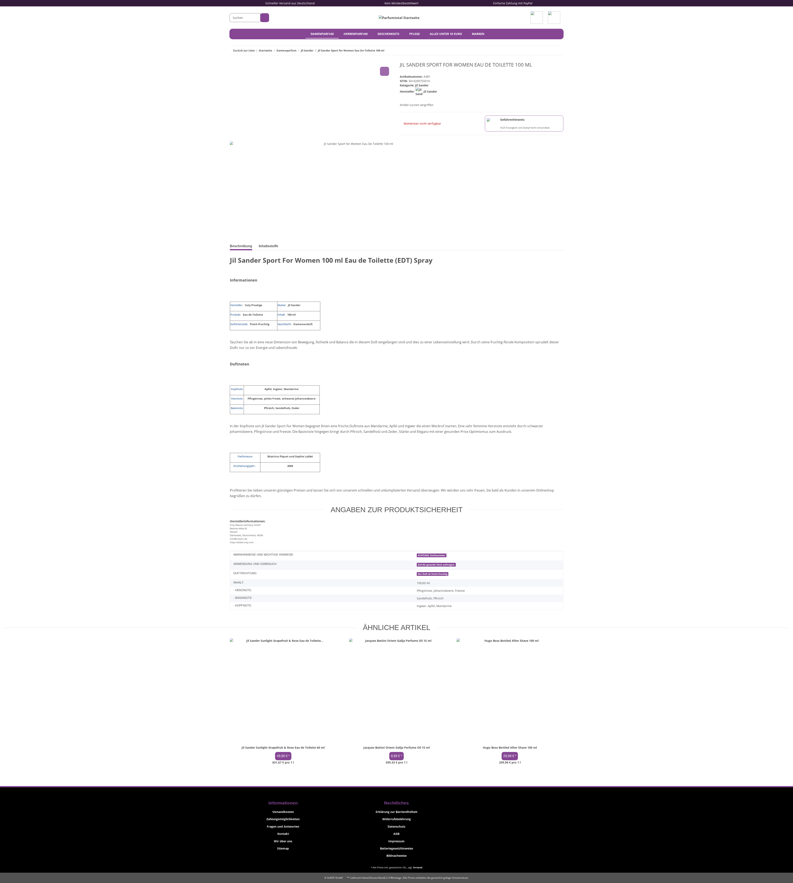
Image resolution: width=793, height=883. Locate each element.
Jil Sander (422, 85)
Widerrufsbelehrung (396, 819)
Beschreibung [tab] (241, 246)
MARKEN (478, 34)
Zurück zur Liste (244, 50)
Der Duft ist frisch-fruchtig (432, 574)
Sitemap (283, 848)
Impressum (396, 841)
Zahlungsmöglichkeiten (283, 819)
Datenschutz (396, 826)
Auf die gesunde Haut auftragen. (436, 564)
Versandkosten (283, 812)
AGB (396, 834)
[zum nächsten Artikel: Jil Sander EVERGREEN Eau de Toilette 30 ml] (558, 50)
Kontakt (283, 834)
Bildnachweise (396, 856)
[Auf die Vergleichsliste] (384, 71)
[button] (537, 17)
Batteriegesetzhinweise (396, 848)
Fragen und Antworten (283, 826)
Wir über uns (283, 841)
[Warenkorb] (555, 17)
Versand (417, 867)
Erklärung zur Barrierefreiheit (396, 812)
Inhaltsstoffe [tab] (268, 246)
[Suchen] (264, 17)
